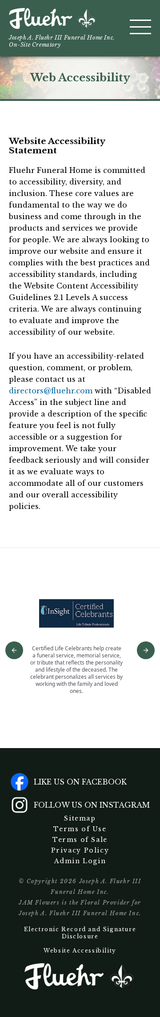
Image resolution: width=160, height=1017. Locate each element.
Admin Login (80, 861)
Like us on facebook (80, 781)
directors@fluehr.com (50, 390)
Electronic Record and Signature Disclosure (80, 933)
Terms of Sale (80, 840)
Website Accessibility (80, 950)
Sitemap (80, 818)
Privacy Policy (80, 850)
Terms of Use (79, 829)
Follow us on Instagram (92, 805)
